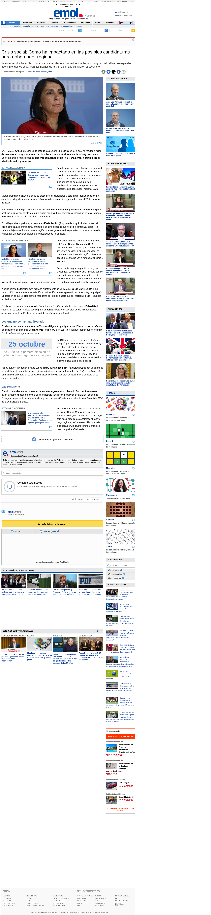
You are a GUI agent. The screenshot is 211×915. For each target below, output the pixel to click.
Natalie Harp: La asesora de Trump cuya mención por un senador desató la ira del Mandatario (120, 383)
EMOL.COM (81, 898)
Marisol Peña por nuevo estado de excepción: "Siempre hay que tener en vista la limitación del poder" (120, 216)
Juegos (111, 393)
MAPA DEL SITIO (59, 906)
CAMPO (98, 896)
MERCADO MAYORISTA (119, 904)
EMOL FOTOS (32, 903)
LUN (96, 901)
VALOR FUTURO (121, 901)
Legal (33, 1)
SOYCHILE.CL (100, 906)
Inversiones (52, 1)
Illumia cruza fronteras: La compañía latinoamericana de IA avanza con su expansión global (39, 656)
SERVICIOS (31, 898)
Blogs (25, 1)
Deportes (41, 23)
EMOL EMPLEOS (59, 901)
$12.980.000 (126, 800)
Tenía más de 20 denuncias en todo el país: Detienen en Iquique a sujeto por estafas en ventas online (120, 688)
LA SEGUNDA (100, 903)
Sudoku (109, 546)
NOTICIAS (6, 896)
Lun (131, 1)
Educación (23, 26)
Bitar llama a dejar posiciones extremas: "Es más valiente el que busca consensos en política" (120, 299)
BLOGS (80, 903)
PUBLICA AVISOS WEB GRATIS (120, 737)
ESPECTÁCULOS (9, 903)
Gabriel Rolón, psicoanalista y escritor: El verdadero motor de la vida (120, 130)
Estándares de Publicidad (99, 912)
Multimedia (45, 26)
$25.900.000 (126, 785)
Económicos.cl (97, 1)
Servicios (110, 23)
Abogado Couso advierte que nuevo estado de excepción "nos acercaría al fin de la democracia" (120, 244)
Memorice (110, 468)
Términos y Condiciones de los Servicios (74, 912)
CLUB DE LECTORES (85, 896)
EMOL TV (30, 901)
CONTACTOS (58, 903)
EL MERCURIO (82, 901)
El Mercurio (15, 1)
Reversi (109, 441)
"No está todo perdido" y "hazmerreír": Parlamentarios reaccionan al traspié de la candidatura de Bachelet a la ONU (64, 594)
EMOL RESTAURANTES (35, 906)
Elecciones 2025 (76, 26)
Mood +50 (57, 636)
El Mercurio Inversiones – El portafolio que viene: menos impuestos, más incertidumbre (13, 657)
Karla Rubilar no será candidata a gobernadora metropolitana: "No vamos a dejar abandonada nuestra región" (13, 264)
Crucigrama (111, 495)
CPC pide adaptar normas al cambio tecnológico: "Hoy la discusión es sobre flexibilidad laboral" (118, 271)
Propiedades (72, 1)
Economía (27, 23)
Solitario (110, 520)
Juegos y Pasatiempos (60, 26)
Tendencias (85, 23)
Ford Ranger (124, 783)
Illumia (30, 636)
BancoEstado (85, 636)
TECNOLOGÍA (8, 906)
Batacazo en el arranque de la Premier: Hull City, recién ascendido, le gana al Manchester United (120, 702)
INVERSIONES (100, 898)
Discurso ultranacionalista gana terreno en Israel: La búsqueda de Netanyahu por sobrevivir (120, 333)
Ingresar (118, 15)
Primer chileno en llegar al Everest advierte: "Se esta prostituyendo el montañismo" (120, 189)
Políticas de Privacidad (51, 912)
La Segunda (122, 1)
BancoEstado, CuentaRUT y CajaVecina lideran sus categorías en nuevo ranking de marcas (90, 656)
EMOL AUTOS (58, 896)
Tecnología (13, 26)
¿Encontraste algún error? (55, 439)
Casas (112, 1)
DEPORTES (7, 901)
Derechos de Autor (35, 912)
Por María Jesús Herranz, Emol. (40, 72)
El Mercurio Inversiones (13, 636)
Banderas (110, 414)
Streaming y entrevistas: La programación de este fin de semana (49, 41)
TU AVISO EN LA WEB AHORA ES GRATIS (120, 810)
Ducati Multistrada (126, 797)
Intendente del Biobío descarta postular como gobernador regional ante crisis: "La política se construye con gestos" (38, 264)
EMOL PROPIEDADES (61, 898)
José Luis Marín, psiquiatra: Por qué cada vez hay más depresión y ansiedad (120, 104)
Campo (41, 1)
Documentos (34, 26)
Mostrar (68, 6)
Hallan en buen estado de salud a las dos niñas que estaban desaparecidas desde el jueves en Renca (120, 620)
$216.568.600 (114, 755)
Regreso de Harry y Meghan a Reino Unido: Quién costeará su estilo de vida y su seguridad (119, 358)
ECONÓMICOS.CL (122, 896)
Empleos (84, 1)
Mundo (55, 23)
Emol (5, 1)
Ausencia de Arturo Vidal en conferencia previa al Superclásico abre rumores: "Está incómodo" (120, 635)
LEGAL (79, 906)
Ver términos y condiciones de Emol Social (52, 562)
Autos (62, 1)
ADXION (118, 898)
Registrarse (127, 15)
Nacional (13, 23)
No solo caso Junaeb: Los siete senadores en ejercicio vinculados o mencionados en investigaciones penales (120, 594)
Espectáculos (70, 23)
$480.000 (111, 774)
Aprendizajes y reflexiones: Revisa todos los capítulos (120, 155)
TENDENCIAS (32, 896)
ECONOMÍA (7, 898)
